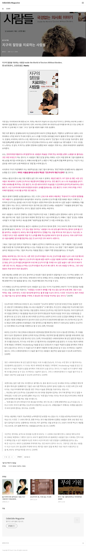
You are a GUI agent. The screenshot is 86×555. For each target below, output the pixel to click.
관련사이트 (5, 543)
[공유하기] (9, 457)
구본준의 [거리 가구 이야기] (10, 550)
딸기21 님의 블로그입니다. (15, 521)
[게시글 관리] (12, 457)
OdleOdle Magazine (11, 3)
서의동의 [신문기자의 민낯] (10, 547)
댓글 (3, 508)
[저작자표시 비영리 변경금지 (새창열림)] (27, 457)
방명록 (8, 9)
